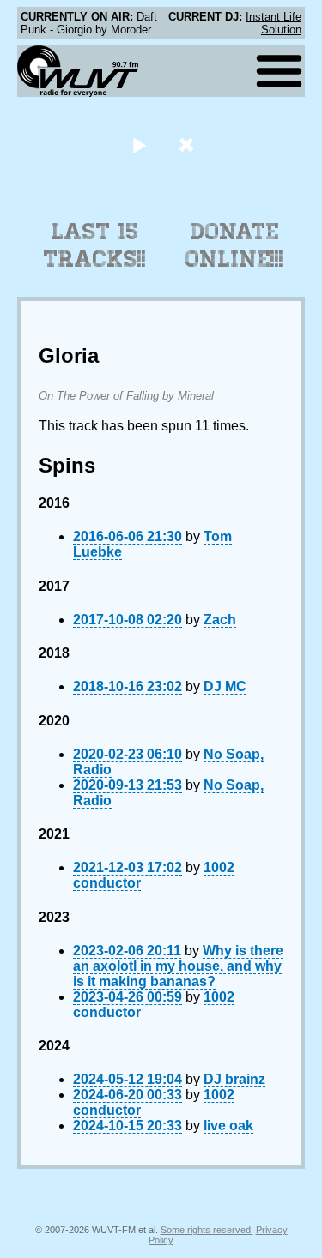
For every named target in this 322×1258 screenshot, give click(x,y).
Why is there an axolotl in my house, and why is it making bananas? (178, 966)
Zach (220, 619)
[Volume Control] (188, 144)
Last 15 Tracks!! (95, 245)
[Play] (139, 144)
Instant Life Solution (273, 23)
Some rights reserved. (207, 1230)
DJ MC (225, 686)
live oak (228, 1125)
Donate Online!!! (234, 245)
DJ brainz (234, 1079)
